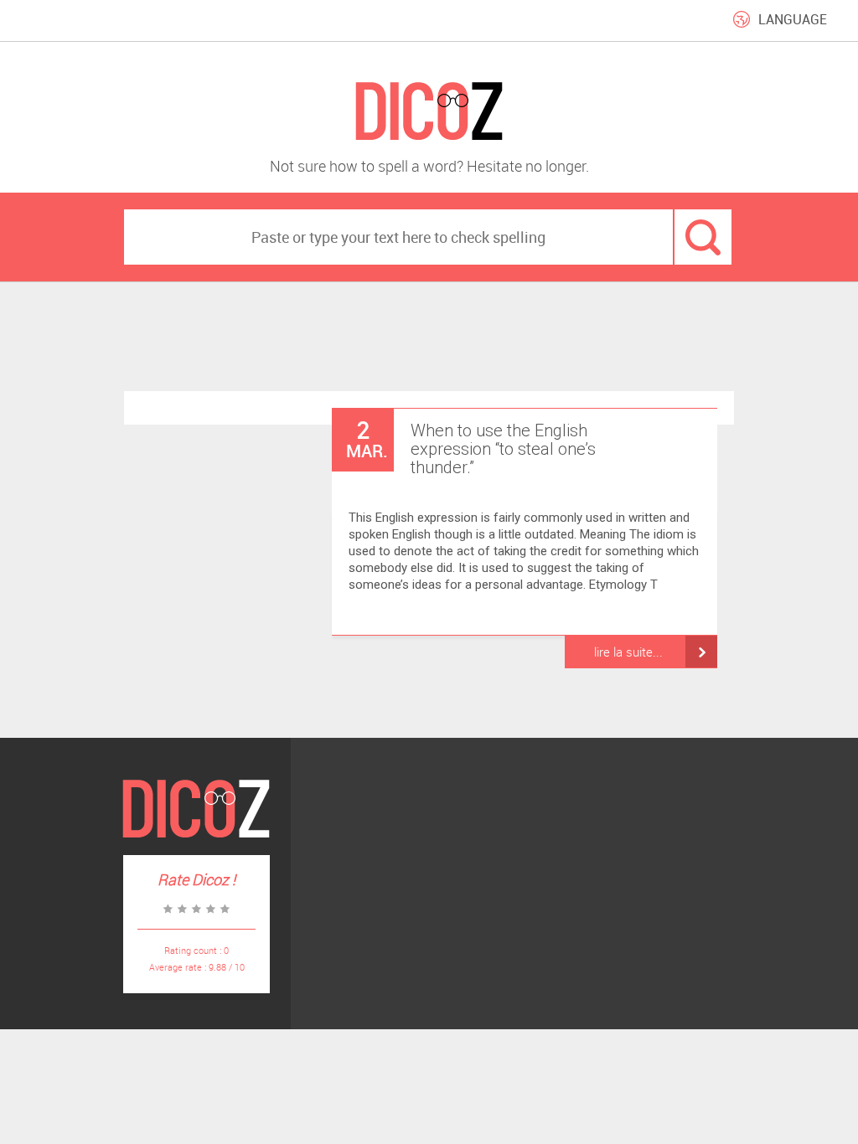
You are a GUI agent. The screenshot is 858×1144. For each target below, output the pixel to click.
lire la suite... (628, 651)
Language (792, 19)
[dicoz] (429, 112)
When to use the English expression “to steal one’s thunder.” (503, 449)
